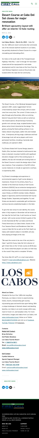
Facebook (31, 320)
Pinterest (11, 323)
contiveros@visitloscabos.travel (17, 367)
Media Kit (5, 428)
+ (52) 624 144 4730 (12, 365)
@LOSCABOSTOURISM (9, 320)
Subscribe (23, 426)
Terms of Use (24, 431)
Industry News (7, 11)
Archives (5, 433)
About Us (5, 426)
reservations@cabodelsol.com (19, 260)
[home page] (10, 4)
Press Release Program (10, 431)
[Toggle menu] (36, 4)
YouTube (5, 323)
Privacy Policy (25, 428)
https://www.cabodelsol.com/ (12, 263)
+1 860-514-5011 (11, 342)
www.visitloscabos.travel (10, 317)
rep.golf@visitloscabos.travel (16, 345)
